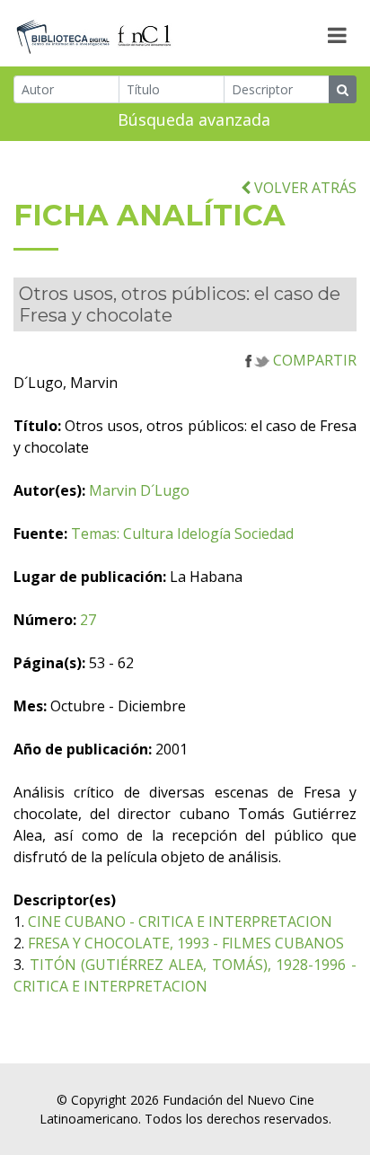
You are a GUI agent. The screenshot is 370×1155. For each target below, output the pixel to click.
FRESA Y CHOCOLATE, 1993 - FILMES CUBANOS (186, 943)
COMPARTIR (313, 360)
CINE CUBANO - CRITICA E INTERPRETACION (180, 921)
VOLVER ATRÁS (304, 188)
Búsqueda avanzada (194, 119)
